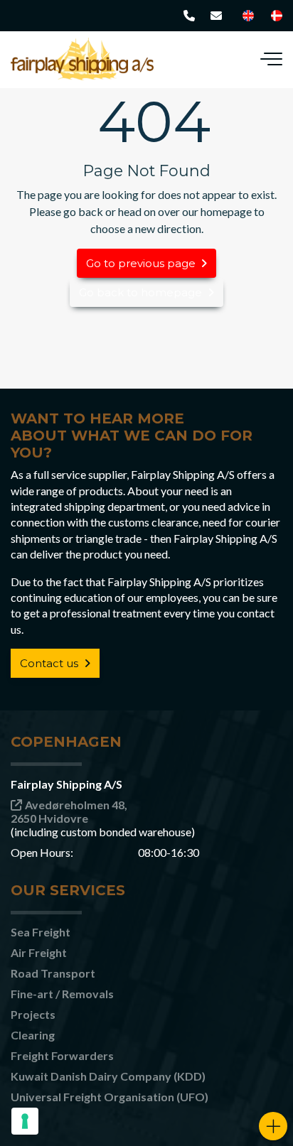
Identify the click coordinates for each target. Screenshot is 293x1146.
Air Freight (39, 952)
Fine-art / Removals (62, 993)
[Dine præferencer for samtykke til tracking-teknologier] (24, 1121)
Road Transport (53, 973)
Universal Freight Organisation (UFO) (109, 1096)
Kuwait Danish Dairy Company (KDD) (108, 1076)
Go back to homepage (140, 292)
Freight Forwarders (62, 1055)
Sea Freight (40, 932)
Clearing (33, 1035)
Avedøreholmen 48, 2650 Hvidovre (69, 811)
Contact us (49, 663)
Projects (33, 1014)
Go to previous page (141, 263)
